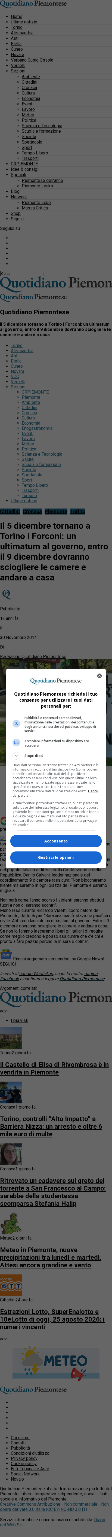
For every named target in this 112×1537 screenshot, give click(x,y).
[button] (56, 756)
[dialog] (56, 768)
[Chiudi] (99, 675)
